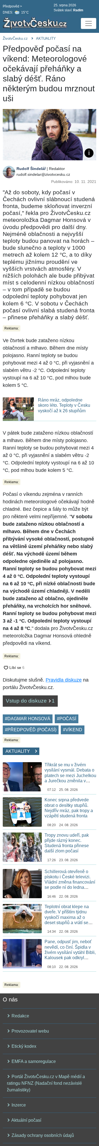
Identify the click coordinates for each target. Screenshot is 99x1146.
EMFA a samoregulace (33, 1061)
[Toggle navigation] (88, 23)
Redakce (19, 1016)
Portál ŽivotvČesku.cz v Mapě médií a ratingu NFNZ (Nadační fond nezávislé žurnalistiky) (46, 1083)
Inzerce (18, 1105)
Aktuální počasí (25, 1120)
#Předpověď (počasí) (30, 729)
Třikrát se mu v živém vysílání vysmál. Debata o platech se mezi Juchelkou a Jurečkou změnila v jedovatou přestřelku (70, 775)
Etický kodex (23, 1046)
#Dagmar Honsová (27, 718)
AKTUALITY (46, 38)
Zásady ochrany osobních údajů (42, 1135)
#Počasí (66, 718)
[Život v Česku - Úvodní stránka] (36, 23)
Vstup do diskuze (30, 701)
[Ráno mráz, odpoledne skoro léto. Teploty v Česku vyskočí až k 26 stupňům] (18, 408)
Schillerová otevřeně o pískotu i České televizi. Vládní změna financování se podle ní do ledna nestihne (70, 882)
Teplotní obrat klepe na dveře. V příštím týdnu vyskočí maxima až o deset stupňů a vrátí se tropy (67, 917)
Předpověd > (12, 6)
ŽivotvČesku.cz (15, 38)
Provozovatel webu (29, 1031)
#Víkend (72, 729)
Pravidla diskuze (64, 680)
